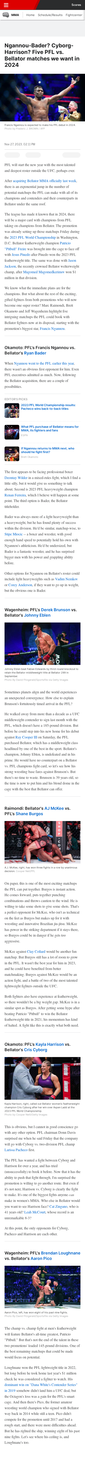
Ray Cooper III (26, 737)
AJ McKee (54, 808)
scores (76, 5)
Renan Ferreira (15, 495)
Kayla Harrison (50, 1044)
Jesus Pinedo (21, 254)
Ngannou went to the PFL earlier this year (44, 363)
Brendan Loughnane (60, 1253)
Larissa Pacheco (16, 1149)
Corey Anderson (20, 584)
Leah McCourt (34, 1212)
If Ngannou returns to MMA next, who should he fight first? (47, 450)
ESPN (24, 5)
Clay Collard (36, 951)
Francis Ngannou (52, 328)
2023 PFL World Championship (33, 237)
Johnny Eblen (37, 615)
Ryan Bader (35, 353)
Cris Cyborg (35, 1049)
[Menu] (6, 5)
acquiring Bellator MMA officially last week (44, 180)
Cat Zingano (58, 1206)
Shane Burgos (29, 813)
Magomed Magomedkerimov (44, 271)
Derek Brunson (55, 609)
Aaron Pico (41, 1258)
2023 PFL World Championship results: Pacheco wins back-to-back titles (48, 406)
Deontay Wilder (16, 477)
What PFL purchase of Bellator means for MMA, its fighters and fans (50, 428)
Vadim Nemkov (66, 578)
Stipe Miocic (14, 534)
